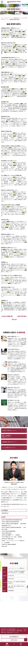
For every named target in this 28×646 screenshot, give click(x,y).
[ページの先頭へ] (25, 639)
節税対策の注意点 (5, 116)
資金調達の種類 (5, 87)
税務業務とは (4, 300)
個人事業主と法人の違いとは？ (9, 160)
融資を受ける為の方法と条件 (8, 42)
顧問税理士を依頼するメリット (9, 247)
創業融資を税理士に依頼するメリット (10, 28)
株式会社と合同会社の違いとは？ (9, 190)
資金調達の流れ (5, 101)
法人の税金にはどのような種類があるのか (11, 275)
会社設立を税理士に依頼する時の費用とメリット (13, 146)
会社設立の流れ (5, 219)
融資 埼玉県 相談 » (22, 316)
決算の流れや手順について (7, 287)
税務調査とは (4, 262)
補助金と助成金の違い (6, 131)
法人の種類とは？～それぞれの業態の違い (11, 175)
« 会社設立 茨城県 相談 (7, 316)
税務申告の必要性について (7, 234)
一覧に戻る (14, 319)
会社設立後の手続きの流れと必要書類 (10, 204)
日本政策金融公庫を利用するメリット (10, 57)
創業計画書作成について (7, 72)
